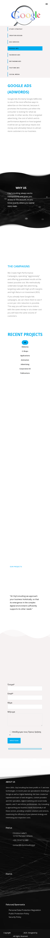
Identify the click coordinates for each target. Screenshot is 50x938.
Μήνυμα (11, 712)
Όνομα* (11, 684)
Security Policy (15, 917)
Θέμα (10, 702)
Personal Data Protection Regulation (25, 910)
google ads (14, 48)
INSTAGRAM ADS (15, 61)
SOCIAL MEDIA (14, 74)
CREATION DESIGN (15, 35)
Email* (10, 693)
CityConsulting (16, 933)
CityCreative (7, 936)
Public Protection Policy (19, 913)
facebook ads (14, 55)
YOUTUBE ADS (14, 68)
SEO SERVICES (14, 42)
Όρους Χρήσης (34, 732)
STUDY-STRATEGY (15, 29)
